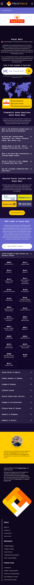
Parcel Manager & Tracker (11, 577)
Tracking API (7, 568)
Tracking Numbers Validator (11, 555)
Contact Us (7, 530)
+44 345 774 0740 (18, 103)
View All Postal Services (17, 213)
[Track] (29, 71)
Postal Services (8, 552)
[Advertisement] (17, 30)
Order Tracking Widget (10, 558)
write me (24, 454)
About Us (6, 527)
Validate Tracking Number (11, 571)
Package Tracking (9, 549)
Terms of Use (7, 536)
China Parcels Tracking (10, 580)
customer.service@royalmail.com (22, 106)
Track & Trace (13, 452)
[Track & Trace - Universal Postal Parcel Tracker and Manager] (17, 3)
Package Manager (9, 546)
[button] (1, 3)
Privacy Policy (18, 479)
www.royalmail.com (18, 101)
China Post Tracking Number (11, 574)
